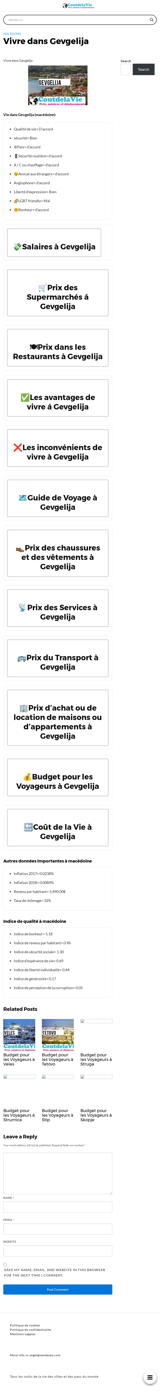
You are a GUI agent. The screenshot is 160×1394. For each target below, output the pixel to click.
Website (9, 1241)
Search (126, 61)
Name (8, 1198)
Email (9, 1219)
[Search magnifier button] (152, 20)
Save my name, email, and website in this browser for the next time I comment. (54, 1272)
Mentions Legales (23, 1334)
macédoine (12, 33)
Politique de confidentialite (30, 1329)
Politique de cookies (25, 1325)
